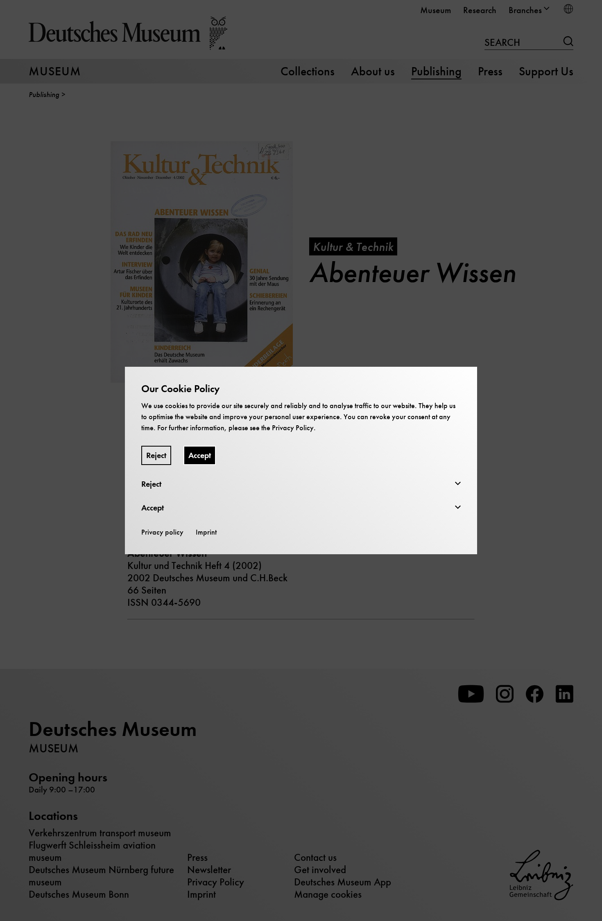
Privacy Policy (293, 427)
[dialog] (301, 460)
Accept (199, 455)
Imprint (206, 532)
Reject (156, 455)
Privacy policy (162, 532)
